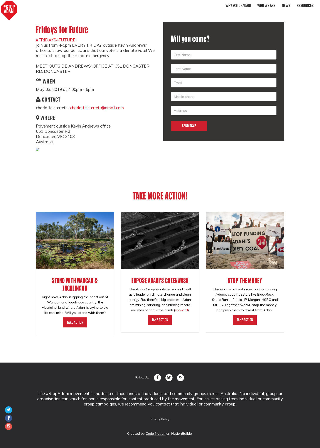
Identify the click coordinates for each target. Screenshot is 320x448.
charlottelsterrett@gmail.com (97, 107)
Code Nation (156, 433)
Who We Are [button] (266, 5)
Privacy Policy (160, 419)
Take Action (75, 322)
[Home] (9, 11)
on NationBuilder (179, 433)
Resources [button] (305, 5)
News (286, 5)
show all (181, 310)
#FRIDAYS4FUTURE (56, 40)
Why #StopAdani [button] (238, 5)
